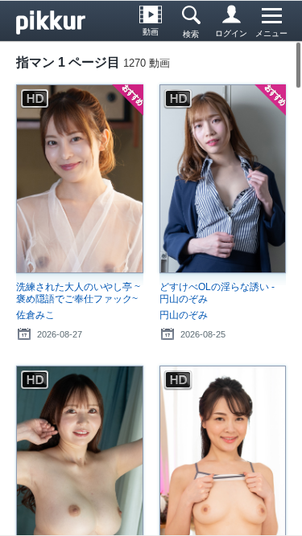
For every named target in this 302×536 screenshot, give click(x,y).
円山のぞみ (183, 315)
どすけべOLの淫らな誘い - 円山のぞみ (217, 293)
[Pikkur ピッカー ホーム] (56, 21)
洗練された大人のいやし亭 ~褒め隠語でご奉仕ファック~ (78, 293)
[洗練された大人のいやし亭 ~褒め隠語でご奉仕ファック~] (79, 178)
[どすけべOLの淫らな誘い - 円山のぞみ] (223, 178)
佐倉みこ (35, 315)
